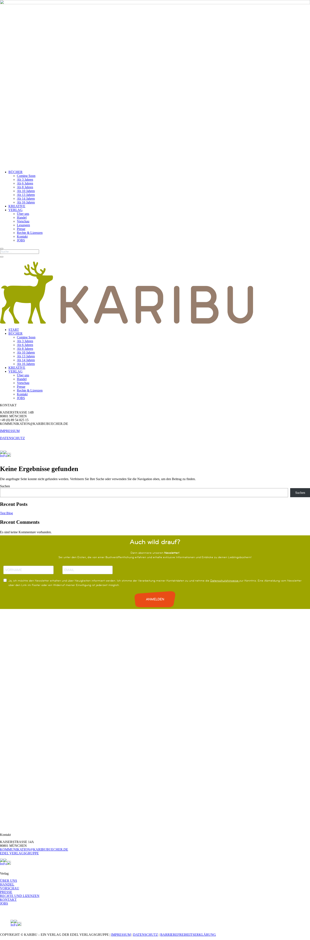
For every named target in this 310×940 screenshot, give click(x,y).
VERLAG (15, 210)
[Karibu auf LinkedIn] (12, 456)
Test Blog (6, 513)
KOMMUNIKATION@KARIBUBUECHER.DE (34, 849)
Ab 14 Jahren (26, 198)
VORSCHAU (9, 888)
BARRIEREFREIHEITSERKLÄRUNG (188, 934)
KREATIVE (16, 206)
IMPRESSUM (10, 431)
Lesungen (23, 225)
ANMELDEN (155, 599)
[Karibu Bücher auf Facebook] (5, 456)
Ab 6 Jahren (25, 183)
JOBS (21, 240)
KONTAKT (8, 899)
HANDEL (7, 884)
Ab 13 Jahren (26, 195)
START (13, 329)
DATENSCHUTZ (12, 438)
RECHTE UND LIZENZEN (19, 896)
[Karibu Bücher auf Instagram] (1, 456)
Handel (22, 217)
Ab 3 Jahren (25, 179)
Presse (21, 229)
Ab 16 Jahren (26, 202)
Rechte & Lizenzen (30, 232)
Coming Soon (26, 176)
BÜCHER (15, 172)
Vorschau (23, 221)
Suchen (5, 486)
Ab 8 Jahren (25, 187)
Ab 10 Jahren (26, 191)
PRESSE (6, 892)
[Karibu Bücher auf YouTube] (9, 456)
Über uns (23, 213)
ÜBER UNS (8, 880)
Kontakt (22, 236)
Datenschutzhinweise (224, 580)
